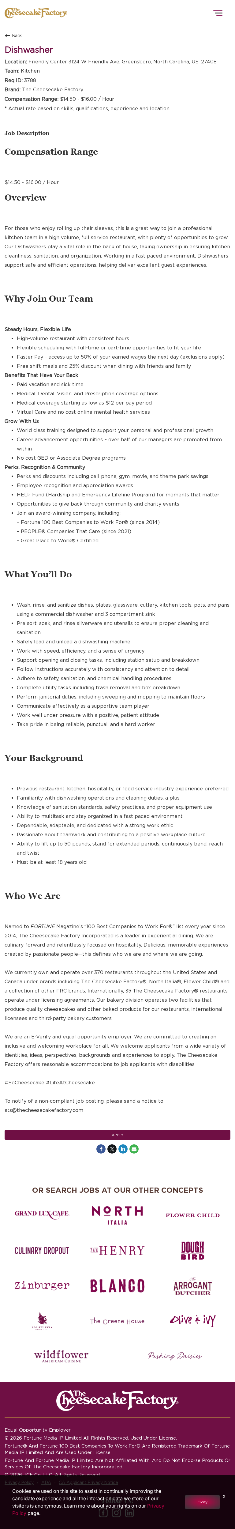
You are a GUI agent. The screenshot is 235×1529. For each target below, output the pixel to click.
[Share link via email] (134, 1148)
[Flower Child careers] (193, 1215)
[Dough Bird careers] (193, 1250)
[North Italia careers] (117, 1215)
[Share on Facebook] (100, 1148)
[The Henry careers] (117, 1250)
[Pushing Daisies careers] (175, 1356)
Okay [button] (202, 1502)
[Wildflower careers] (61, 1356)
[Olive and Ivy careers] (193, 1321)
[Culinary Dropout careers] (42, 1250)
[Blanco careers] (117, 1286)
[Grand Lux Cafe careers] (42, 1215)
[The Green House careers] (117, 1321)
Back (17, 35)
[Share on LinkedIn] (123, 1148)
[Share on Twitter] (112, 1148)
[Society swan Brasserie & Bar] (42, 1321)
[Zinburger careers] (42, 1286)
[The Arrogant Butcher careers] (193, 1286)
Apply (118, 1135)
